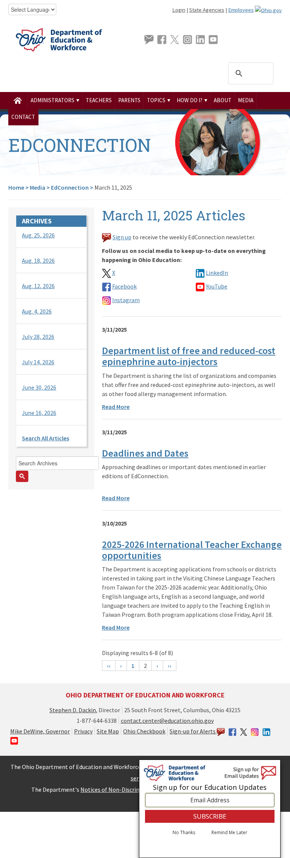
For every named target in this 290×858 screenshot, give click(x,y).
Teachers (99, 100)
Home (16, 187)
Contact (23, 116)
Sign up (122, 237)
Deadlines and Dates (145, 453)
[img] (18, 100)
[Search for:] (51, 469)
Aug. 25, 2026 (38, 235)
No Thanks (184, 833)
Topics (157, 100)
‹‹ (109, 665)
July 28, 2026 (38, 336)
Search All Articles (45, 438)
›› (169, 665)
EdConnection (70, 187)
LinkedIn (217, 272)
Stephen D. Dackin (72, 710)
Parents (129, 100)
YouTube (216, 286)
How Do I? (190, 100)
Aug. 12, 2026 (38, 286)
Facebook (124, 286)
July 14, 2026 (38, 362)
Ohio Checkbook (144, 731)
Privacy (83, 731)
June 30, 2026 (39, 387)
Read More (116, 406)
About (222, 100)
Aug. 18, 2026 (38, 260)
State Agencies (206, 9)
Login (178, 9)
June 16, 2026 (39, 413)
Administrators (53, 100)
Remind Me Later (229, 833)
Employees (241, 9)
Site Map (108, 731)
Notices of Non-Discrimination (120, 789)
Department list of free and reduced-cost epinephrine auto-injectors (188, 356)
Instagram (126, 300)
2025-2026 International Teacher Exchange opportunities (192, 550)
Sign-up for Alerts (193, 731)
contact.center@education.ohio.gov (167, 720)
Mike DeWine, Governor (40, 731)
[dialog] (210, 809)
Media (245, 100)
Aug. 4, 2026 (37, 311)
